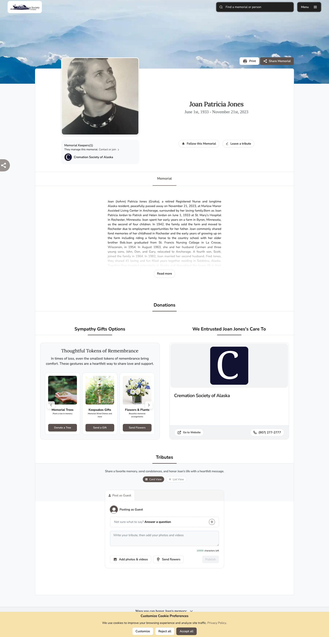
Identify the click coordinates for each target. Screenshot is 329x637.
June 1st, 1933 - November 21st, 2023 (216, 111)
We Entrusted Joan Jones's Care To (229, 329)
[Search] (221, 7)
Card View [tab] (155, 479)
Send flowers (171, 559)
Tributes (164, 457)
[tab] (119, 495)
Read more (164, 274)
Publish (210, 559)
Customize (143, 631)
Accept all (186, 631)
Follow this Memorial (201, 144)
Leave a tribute (241, 144)
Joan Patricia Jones (216, 104)
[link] (62, 404)
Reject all (164, 631)
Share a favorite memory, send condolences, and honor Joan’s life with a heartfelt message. (164, 471)
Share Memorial (280, 61)
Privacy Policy (216, 623)
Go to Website (192, 432)
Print (252, 61)
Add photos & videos (133, 559)
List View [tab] (178, 479)
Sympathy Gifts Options (99, 329)
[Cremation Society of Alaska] (68, 157)
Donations (165, 305)
